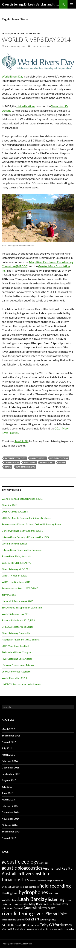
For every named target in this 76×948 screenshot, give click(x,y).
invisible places (9, 900)
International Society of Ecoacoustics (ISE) (25, 537)
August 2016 (9, 741)
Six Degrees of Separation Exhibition (22, 607)
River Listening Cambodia (16, 633)
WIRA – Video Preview (14, 575)
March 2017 (8, 729)
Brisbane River (8, 887)
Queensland (32, 908)
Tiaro (8, 467)
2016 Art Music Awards (15, 511)
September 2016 (11, 735)
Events (6, 33)
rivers (62, 462)
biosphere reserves (55, 880)
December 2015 (10, 767)
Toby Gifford (51, 924)
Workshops (32, 33)
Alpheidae (43, 863)
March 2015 (8, 799)
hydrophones (33, 892)
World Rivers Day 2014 (36, 39)
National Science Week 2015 (17, 601)
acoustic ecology (15, 458)
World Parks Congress (47, 929)
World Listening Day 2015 (16, 613)
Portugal (18, 908)
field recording (59, 458)
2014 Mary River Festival (15, 645)
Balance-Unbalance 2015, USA (18, 620)
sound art (31, 919)
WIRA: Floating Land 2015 (16, 581)
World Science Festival (14, 543)
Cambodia (20, 887)
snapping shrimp (9, 919)
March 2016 (8, 754)
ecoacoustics (32, 886)
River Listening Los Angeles (17, 658)
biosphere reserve (38, 880)
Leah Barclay (12, 462)
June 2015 (7, 793)
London (68, 900)
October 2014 (9, 825)
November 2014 (10, 818)
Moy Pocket (47, 462)
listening (56, 899)
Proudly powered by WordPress (17, 943)
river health (48, 907)
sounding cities (48, 919)
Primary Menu (72, 4)
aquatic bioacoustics (22, 868)
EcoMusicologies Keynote (16, 671)
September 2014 (11, 831)
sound (20, 919)
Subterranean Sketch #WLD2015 (20, 588)
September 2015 (11, 773)
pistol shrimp (7, 908)
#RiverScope (9, 594)
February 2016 (10, 761)
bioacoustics (37, 458)
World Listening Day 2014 (26, 929)
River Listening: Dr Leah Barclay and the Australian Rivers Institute (30, 4)
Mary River (18, 33)
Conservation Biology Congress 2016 (22, 530)
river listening (17, 913)
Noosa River (60, 904)
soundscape (14, 924)
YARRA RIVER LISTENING (16, 562)
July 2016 (7, 748)
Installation (54, 893)
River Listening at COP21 (16, 569)
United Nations (25, 106)
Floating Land (10, 893)
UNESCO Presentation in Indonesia (21, 684)
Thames (30, 925)
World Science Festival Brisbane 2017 (22, 498)
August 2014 (9, 837)
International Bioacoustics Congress (22, 549)
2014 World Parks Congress (17, 652)
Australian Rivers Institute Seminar (21, 639)
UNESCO (67, 925)
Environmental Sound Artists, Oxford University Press (31, 524)
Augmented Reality (57, 868)
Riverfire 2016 (9, 505)
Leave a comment (40, 46)
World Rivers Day (12, 76)
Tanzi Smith (21, 441)
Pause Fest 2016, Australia (16, 556)
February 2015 (10, 805)
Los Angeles (7, 904)
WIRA (11, 929)
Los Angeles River (21, 904)
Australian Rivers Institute (26, 873)
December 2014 (10, 812)
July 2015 (7, 786)
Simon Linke (56, 913)
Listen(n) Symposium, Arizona (18, 665)
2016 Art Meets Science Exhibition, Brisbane (26, 517)
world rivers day (25, 467)
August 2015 (9, 780)
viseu (4, 929)
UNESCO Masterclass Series (17, 626)
